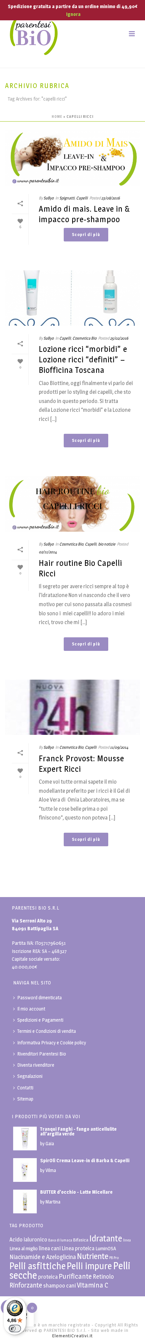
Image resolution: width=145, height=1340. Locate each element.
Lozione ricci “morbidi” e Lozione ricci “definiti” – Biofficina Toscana (83, 359)
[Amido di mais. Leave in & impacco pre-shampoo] (72, 158)
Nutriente (92, 1256)
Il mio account (31, 1009)
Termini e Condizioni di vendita (46, 1031)
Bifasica (80, 1239)
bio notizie (106, 544)
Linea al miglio (23, 1248)
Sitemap (25, 1099)
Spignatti (67, 197)
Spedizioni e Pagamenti (40, 1020)
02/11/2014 (48, 551)
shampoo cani (59, 1285)
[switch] (15, 1328)
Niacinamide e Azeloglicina (42, 1256)
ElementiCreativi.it (72, 1335)
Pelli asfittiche (37, 1266)
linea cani (50, 1248)
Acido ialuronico (28, 1239)
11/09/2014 (119, 747)
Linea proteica (78, 1248)
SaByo (49, 197)
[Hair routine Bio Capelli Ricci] (72, 504)
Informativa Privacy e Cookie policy (51, 1042)
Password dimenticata (39, 997)
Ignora (73, 14)
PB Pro (114, 1258)
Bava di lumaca (60, 1240)
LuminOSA (105, 1248)
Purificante (75, 1276)
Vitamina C (92, 1285)
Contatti (25, 1087)
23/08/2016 (110, 197)
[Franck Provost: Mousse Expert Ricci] (72, 707)
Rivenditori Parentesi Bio (41, 1054)
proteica (48, 1276)
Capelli (82, 197)
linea (127, 1240)
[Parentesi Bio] (33, 34)
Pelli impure (89, 1266)
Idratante (105, 1238)
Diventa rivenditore (35, 1065)
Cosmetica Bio (84, 338)
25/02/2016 (119, 338)
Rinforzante (25, 1285)
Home (57, 116)
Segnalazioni (29, 1076)
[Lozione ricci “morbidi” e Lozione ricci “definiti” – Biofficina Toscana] (72, 298)
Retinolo (103, 1276)
